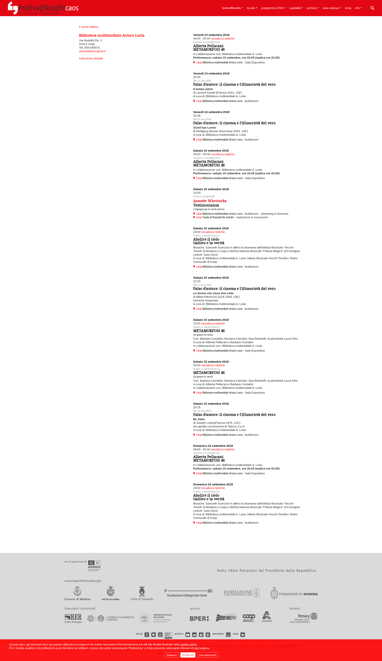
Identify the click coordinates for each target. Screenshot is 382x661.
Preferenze (172, 655)
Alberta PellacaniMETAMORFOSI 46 (209, 47)
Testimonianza (206, 205)
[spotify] (201, 634)
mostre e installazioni (206, 42)
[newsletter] (228, 634)
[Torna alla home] (43, 8)
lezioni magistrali (203, 196)
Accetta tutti (187, 655)
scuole (251, 8)
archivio (312, 8)
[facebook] (147, 634)
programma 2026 (272, 8)
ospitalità (295, 8)
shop (348, 8)
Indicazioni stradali (91, 58)
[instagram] (160, 634)
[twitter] (153, 634)
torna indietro (89, 26)
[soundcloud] (194, 634)
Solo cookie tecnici (207, 655)
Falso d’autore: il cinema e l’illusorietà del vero (234, 84)
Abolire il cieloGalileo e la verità (208, 241)
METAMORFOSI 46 (209, 330)
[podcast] (208, 634)
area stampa (331, 8)
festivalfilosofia (231, 8)
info (357, 8)
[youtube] (187, 634)
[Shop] (242, 634)
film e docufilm (202, 80)
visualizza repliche (223, 38)
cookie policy (188, 644)
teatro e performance (206, 235)
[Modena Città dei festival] (168, 636)
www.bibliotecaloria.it (92, 51)
